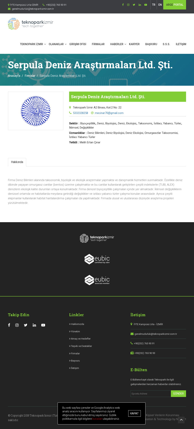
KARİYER (134, 44)
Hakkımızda (77, 324)
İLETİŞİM (181, 44)
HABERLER (116, 44)
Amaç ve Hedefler (80, 338)
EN (160, 4)
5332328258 (80, 113)
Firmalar (30, 76)
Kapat (134, 413)
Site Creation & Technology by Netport (161, 419)
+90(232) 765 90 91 (144, 343)
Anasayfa (14, 76)
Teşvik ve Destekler (81, 346)
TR (153, 4)
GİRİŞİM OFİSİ (77, 44)
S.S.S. (166, 44)
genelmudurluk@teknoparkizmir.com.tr (156, 334)
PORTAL (174, 4)
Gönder (178, 393)
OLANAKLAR (56, 44)
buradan (97, 418)
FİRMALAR (98, 44)
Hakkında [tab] (17, 162)
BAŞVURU (151, 44)
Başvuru (75, 360)
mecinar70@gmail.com (109, 113)
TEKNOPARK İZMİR (31, 44)
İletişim (74, 368)
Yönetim (75, 331)
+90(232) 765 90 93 (145, 353)
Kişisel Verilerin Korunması (162, 415)
